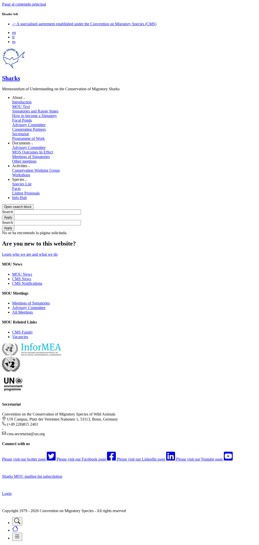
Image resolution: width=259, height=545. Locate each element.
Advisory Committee (29, 125)
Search (7, 212)
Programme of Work (28, 138)
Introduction (22, 102)
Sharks (11, 78)
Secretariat (20, 134)
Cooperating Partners (29, 129)
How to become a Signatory (34, 116)
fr (13, 37)
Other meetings (24, 161)
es (13, 41)
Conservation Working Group (36, 170)
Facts (16, 188)
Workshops (21, 175)
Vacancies (20, 337)
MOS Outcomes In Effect (32, 152)
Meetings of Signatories (31, 157)
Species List (21, 184)
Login (7, 493)
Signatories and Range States (35, 111)
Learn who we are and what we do (30, 254)
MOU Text (21, 106)
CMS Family (22, 332)
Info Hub (19, 197)
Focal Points (22, 120)
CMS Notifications (27, 283)
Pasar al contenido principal (24, 4)
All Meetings (22, 312)
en (14, 32)
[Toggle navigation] (17, 521)
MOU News (22, 274)
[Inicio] (14, 67)
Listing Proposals (26, 193)
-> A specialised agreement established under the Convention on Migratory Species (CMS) (84, 24)
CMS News (21, 279)
